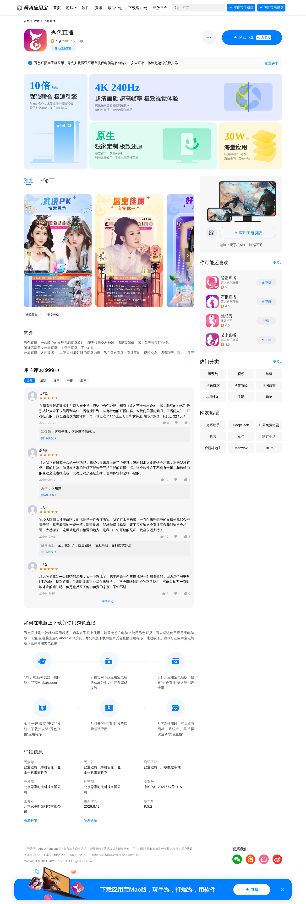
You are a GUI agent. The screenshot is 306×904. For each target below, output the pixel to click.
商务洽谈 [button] (81, 848)
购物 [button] (269, 397)
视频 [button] (241, 374)
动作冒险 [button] (241, 385)
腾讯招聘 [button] (95, 848)
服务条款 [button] (66, 848)
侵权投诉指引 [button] (169, 848)
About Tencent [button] (48, 848)
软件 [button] (37, 21)
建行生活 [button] (269, 436)
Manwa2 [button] (241, 448)
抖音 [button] (213, 436)
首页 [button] (27, 21)
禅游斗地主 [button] (213, 448)
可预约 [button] (213, 374)
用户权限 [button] (138, 848)
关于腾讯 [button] (29, 848)
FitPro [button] (268, 448)
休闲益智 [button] (269, 385)
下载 (268, 282)
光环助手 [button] (213, 425)
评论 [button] (44, 180)
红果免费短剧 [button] (269, 425)
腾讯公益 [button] (109, 848)
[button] (32, 8)
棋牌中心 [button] (213, 397)
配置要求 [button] (271, 63)
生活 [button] (241, 397)
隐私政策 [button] (90, 821)
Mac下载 (254, 37)
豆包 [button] (241, 436)
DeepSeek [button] (241, 425)
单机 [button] (269, 374)
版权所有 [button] (124, 848)
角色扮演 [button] (213, 385)
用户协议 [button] (187, 848)
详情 (266, 320)
